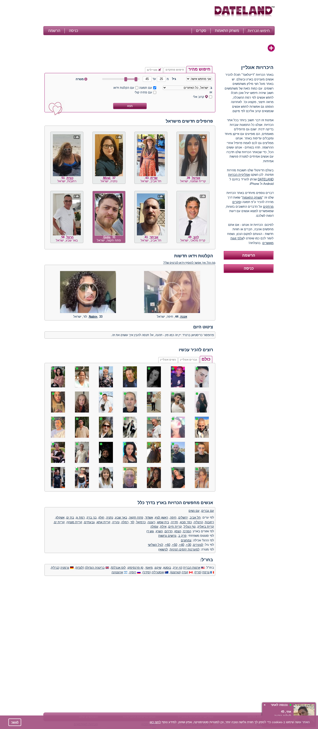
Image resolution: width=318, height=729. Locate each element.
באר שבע (121, 517)
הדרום (169, 531)
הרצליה (198, 522)
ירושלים (183, 517)
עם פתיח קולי (143, 92)
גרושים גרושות (167, 535)
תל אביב (195, 517)
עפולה (154, 526)
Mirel (106, 178)
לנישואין (163, 549)
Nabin (93, 316)
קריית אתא (103, 522)
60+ (167, 545)
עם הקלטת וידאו (123, 87)
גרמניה (64, 567)
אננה (183, 316)
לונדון (79, 567)
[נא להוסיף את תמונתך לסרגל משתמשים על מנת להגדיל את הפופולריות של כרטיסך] (271, 48)
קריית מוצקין (74, 522)
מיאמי (149, 567)
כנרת (70, 178)
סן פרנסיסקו (135, 567)
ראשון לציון (161, 517)
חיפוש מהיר (199, 69)
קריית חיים (175, 526)
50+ (174, 545)
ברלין (55, 567)
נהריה (115, 522)
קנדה (185, 572)
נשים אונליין (168, 359)
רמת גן (80, 517)
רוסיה (132, 572)
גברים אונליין (188, 359)
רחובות (209, 522)
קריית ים (59, 522)
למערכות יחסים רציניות (185, 549)
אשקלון (60, 517)
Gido (106, 237)
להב (196, 237)
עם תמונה (145, 87)
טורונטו (175, 572)
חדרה (174, 522)
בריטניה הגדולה (95, 567)
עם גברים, (207, 510)
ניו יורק (177, 567)
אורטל (196, 178)
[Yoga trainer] (88, 312)
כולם (206, 359)
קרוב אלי (198, 97)
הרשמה (54, 31)
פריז (197, 572)
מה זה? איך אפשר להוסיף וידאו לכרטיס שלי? (189, 262)
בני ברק (92, 517)
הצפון (177, 531)
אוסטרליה (158, 572)
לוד (132, 522)
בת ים (70, 517)
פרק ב (182, 535)
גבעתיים (89, 522)
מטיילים (152, 70)
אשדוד (149, 517)
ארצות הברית (191, 567)
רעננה (151, 522)
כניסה (73, 31)
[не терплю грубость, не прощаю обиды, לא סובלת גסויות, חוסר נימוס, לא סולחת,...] (172, 312)
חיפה (173, 517)
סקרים (201, 31)
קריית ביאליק (205, 526)
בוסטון (167, 567)
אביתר (154, 237)
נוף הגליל (190, 526)
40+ (181, 545)
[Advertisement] (128, 13)
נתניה (109, 517)
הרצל (70, 237)
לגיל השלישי (155, 545)
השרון (159, 531)
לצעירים (198, 545)
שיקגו (158, 567)
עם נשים (194, 510)
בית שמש (163, 522)
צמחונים (186, 540)
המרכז (187, 531)
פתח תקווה (136, 517)
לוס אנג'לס (119, 567)
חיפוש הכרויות (259, 31)
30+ (188, 545)
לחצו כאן (155, 722)
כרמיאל (141, 522)
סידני (146, 572)
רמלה (125, 522)
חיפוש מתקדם (175, 69)
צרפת (206, 572)
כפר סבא (186, 522)
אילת (163, 526)
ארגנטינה (117, 572)
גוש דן (150, 531)
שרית (153, 178)
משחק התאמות (227, 31)
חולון (101, 517)
